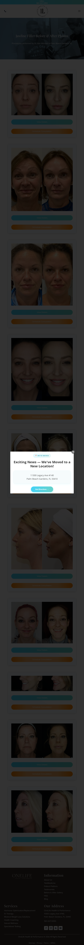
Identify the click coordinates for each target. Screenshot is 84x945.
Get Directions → (42, 489)
